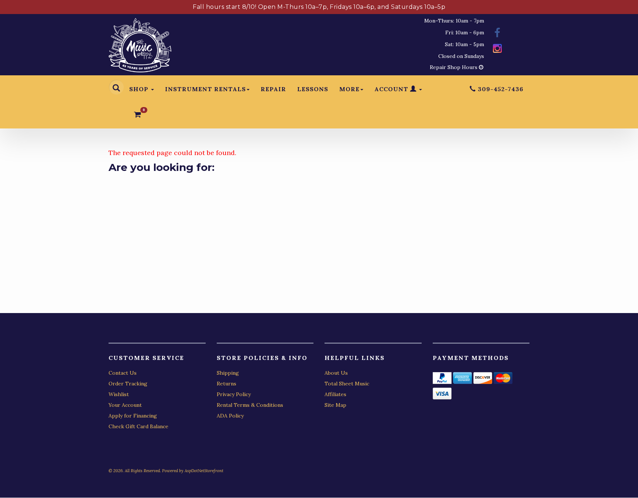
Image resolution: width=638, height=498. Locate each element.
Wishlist (119, 394)
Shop (139, 89)
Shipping (228, 373)
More (349, 89)
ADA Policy (230, 415)
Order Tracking (128, 383)
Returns (226, 383)
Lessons (312, 89)
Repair (273, 89)
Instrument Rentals (205, 89)
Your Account (125, 405)
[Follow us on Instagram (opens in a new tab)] (497, 49)
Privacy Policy (234, 394)
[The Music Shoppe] (140, 47)
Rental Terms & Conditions (250, 405)
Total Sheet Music (347, 383)
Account (392, 89)
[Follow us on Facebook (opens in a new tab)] (497, 34)
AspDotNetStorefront (204, 470)
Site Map (335, 405)
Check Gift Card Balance (138, 426)
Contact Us (123, 373)
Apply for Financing (133, 415)
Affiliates (335, 394)
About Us (336, 373)
